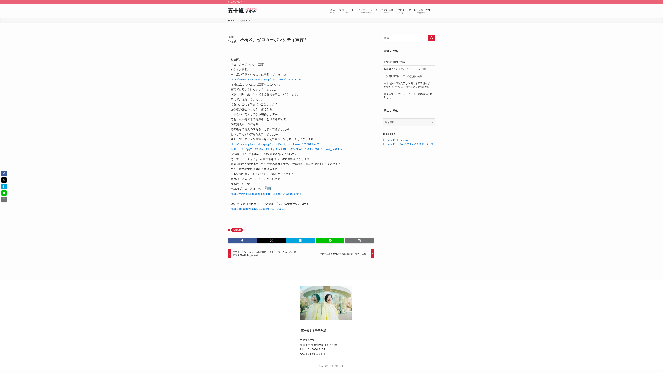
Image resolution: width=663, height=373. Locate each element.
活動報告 (237, 229)
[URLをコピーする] (359, 240)
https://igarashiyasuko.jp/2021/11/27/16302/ (257, 209)
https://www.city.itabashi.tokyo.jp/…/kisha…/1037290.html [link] (266, 194)
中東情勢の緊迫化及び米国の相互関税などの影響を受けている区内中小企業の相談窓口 (408, 85)
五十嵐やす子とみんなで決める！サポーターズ (408, 144)
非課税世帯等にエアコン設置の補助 (403, 76)
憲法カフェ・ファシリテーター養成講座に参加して (408, 95)
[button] (242, 240)
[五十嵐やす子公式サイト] (242, 11)
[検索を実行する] (431, 38)
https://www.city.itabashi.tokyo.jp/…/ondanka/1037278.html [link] (266, 79)
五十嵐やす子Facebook (395, 140)
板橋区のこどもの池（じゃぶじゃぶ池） (405, 69)
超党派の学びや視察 (395, 62)
